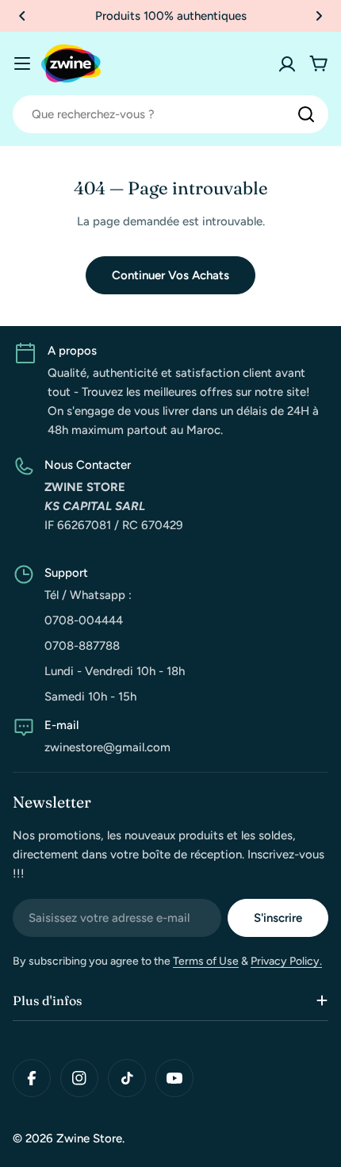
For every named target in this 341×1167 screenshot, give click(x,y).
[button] (22, 15)
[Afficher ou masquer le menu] (22, 63)
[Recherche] (306, 114)
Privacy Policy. (286, 961)
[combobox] (170, 114)
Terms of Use (206, 961)
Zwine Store (89, 1138)
